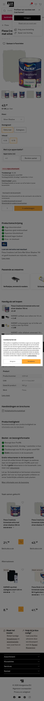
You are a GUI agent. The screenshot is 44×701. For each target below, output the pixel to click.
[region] (22, 350)
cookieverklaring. (32, 355)
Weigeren (13, 361)
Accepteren (31, 361)
